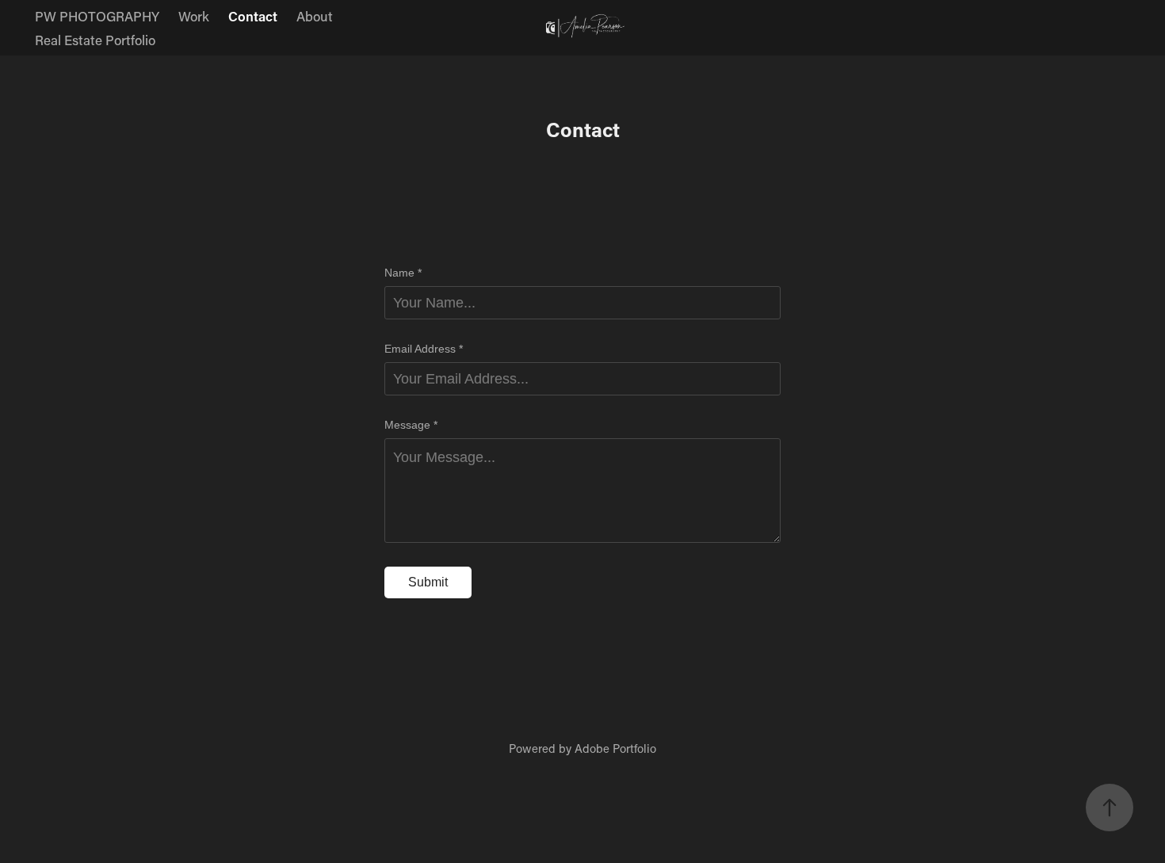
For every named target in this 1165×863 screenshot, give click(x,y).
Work (193, 16)
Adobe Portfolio (615, 748)
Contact (252, 16)
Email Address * (423, 348)
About (314, 16)
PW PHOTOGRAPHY (97, 16)
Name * (403, 272)
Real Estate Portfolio (95, 39)
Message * (410, 424)
